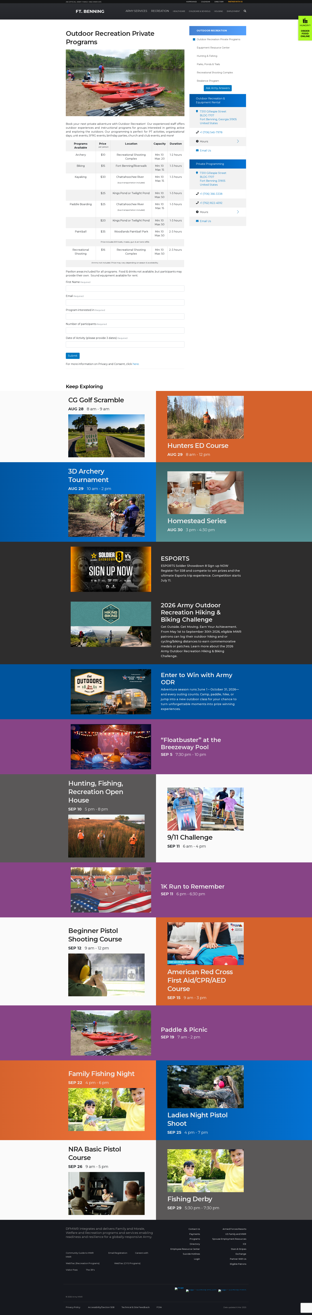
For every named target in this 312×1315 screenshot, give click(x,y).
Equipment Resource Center (213, 47)
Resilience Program (208, 80)
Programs (195, 1239)
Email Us (205, 150)
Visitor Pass (72, 1270)
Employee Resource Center (185, 1249)
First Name (73, 282)
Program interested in (80, 310)
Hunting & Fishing (207, 56)
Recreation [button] (160, 11)
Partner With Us (238, 1259)
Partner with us (235, 2)
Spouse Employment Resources (229, 1239)
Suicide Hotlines (191, 1254)
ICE (244, 1244)
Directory (219, 2)
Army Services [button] (136, 11)
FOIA (159, 1307)
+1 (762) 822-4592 (211, 202)
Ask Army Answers (218, 88)
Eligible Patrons (238, 1264)
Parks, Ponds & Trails (208, 64)
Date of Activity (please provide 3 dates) (91, 338)
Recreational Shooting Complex (215, 72)
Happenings (191, 2)
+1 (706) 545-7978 (211, 132)
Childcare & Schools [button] (199, 11)
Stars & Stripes (238, 1249)
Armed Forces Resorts (234, 1229)
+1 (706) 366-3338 (211, 193)
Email (69, 296)
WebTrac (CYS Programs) (127, 1263)
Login (197, 1259)
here (136, 364)
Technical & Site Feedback (136, 1307)
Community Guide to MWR (80, 1253)
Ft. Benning (90, 11)
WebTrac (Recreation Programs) (82, 1263)
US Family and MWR (235, 1234)
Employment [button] (233, 11)
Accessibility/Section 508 (101, 1307)
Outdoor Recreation (212, 30)
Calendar (205, 2)
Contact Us (194, 1229)
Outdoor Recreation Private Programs (218, 39)
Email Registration (117, 1253)
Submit (73, 355)
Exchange (241, 1254)
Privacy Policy (73, 1307)
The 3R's (90, 1270)
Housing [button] (218, 11)
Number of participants (81, 324)
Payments (194, 1234)
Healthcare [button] (179, 11)
